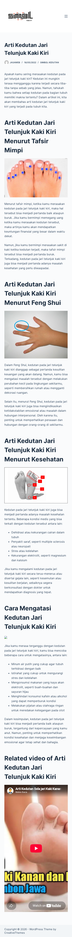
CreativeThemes (14, 932)
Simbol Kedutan (49, 62)
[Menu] (66, 16)
